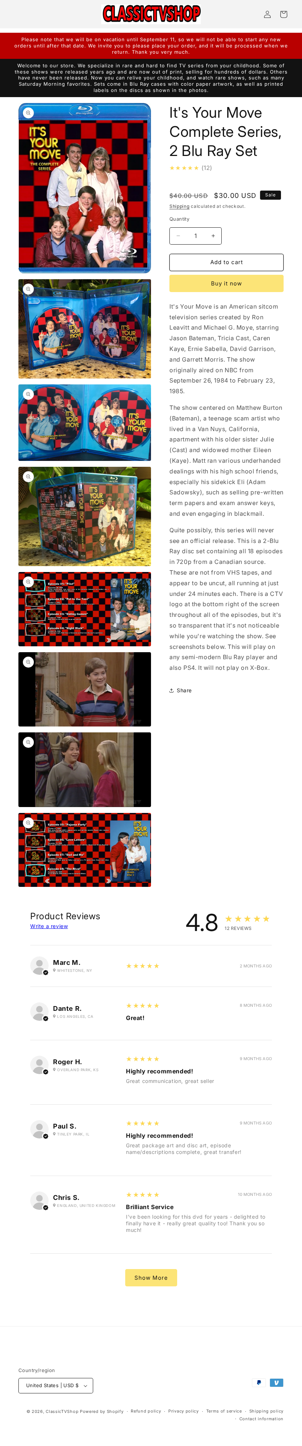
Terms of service (224, 1411)
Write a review (49, 926)
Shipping (179, 206)
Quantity (179, 219)
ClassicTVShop (62, 1411)
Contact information (261, 1418)
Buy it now (226, 283)
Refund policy (146, 1411)
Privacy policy (183, 1411)
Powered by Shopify (102, 1411)
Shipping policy (266, 1411)
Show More (151, 1277)
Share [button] (184, 690)
